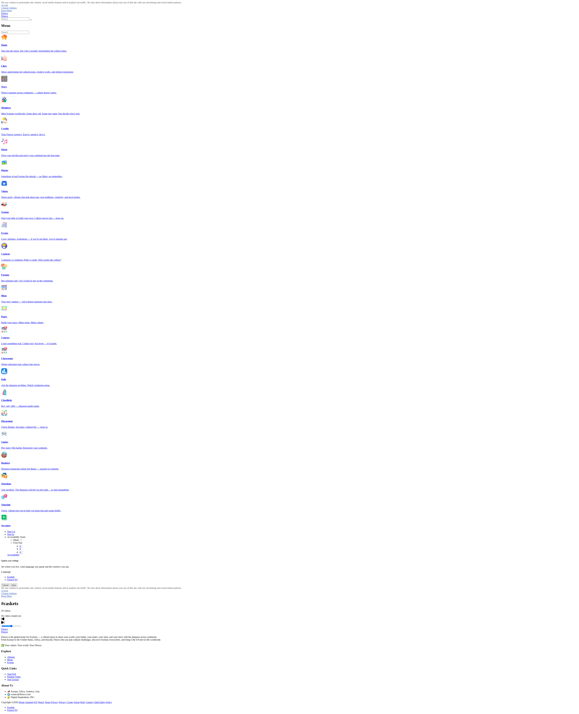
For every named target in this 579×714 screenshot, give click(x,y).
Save (13, 585)
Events (10, 662)
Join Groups (13, 679)
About (77, 702)
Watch (41, 702)
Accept (4, 5)
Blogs (10, 659)
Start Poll (11, 674)
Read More (6, 10)
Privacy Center (66, 702)
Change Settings (9, 8)
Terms (48, 702)
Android (29, 702)
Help (82, 702)
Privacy (54, 702)
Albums (11, 657)
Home (22, 702)
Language (6, 572)
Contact (89, 702)
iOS (35, 702)
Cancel (5, 585)
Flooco (4, 13)
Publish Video (14, 677)
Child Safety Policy (102, 702)
